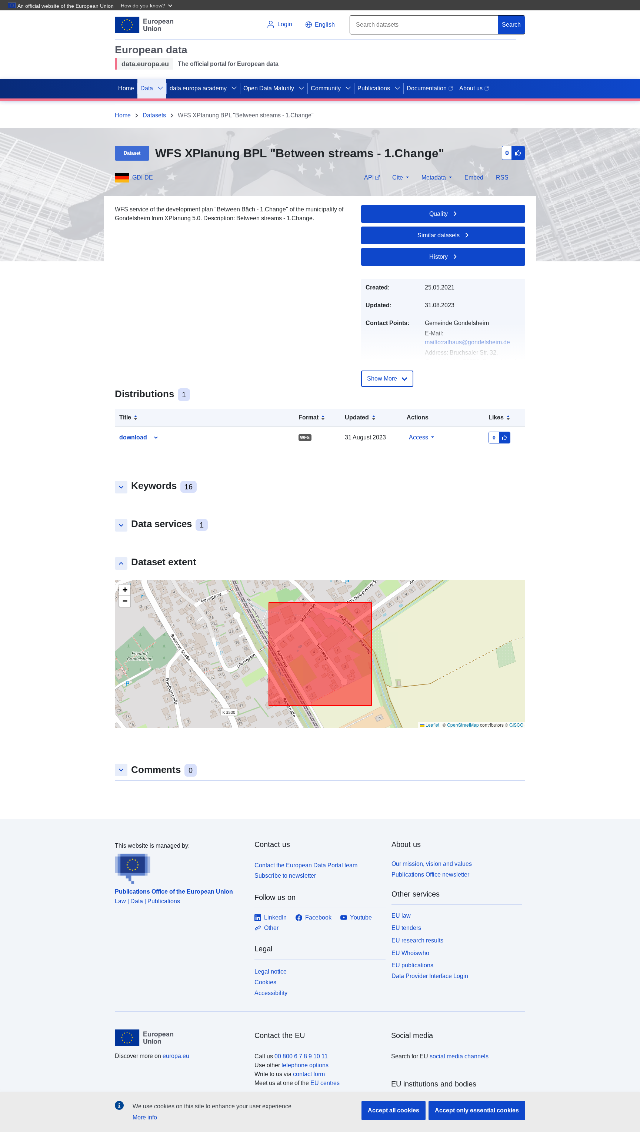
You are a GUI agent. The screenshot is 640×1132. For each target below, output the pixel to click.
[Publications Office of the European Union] (180, 867)
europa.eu (176, 1056)
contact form (309, 1074)
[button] (147, 5)
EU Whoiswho (410, 953)
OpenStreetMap (463, 724)
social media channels (459, 1056)
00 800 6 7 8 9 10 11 (301, 1056)
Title (125, 417)
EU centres (325, 1083)
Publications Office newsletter (430, 874)
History (438, 257)
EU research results (417, 940)
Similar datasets (438, 235)
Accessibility (270, 993)
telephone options (305, 1065)
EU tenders (406, 928)
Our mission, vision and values (431, 864)
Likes (496, 417)
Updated (357, 417)
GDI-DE (142, 177)
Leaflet (431, 724)
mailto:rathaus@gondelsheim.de (467, 342)
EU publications (412, 965)
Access (418, 437)
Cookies (265, 982)
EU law (401, 915)
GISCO (516, 724)
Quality (438, 214)
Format (309, 417)
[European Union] (180, 1037)
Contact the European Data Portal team (305, 865)
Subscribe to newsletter (285, 876)
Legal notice (270, 971)
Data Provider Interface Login (429, 976)
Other (271, 928)
